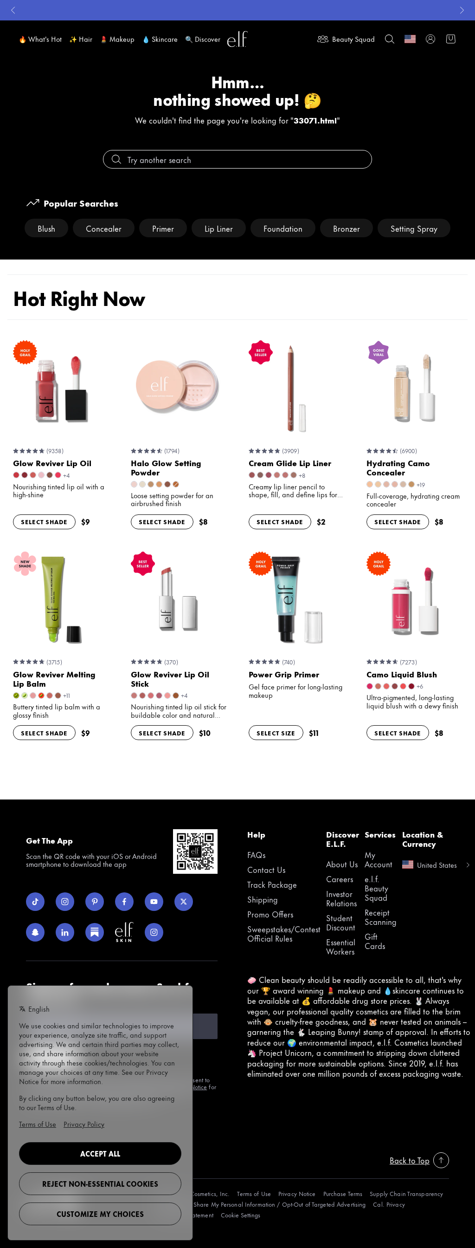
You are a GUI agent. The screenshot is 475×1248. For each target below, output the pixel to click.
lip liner (219, 228)
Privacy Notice (297, 1193)
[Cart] (450, 39)
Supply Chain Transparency (406, 1193)
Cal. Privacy (388, 1204)
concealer (104, 228)
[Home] (237, 39)
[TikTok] (35, 901)
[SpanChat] (35, 932)
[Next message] (462, 10)
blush (46, 228)
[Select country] (410, 39)
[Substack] (94, 932)
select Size (276, 732)
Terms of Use (253, 1193)
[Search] (389, 39)
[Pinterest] (94, 901)
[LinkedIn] (65, 932)
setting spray (414, 228)
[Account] (430, 39)
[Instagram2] (154, 932)
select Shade (44, 521)
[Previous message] (13, 10)
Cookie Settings (240, 1214)
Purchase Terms (343, 1193)
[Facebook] (124, 901)
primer (163, 228)
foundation (282, 228)
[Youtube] (154, 901)
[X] (183, 901)
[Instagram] (65, 901)
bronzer (346, 228)
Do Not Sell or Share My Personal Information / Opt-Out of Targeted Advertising (260, 1204)
